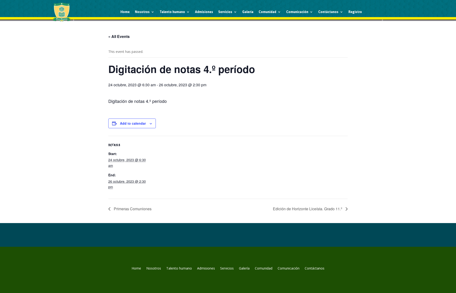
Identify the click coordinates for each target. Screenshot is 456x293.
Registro (355, 12)
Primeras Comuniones (132, 208)
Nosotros (142, 12)
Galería (247, 12)
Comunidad (267, 12)
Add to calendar (133, 123)
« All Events (119, 36)
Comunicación (297, 12)
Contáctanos (328, 12)
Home (125, 12)
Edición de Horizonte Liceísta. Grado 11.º (308, 208)
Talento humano (172, 12)
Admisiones (204, 12)
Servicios (225, 12)
